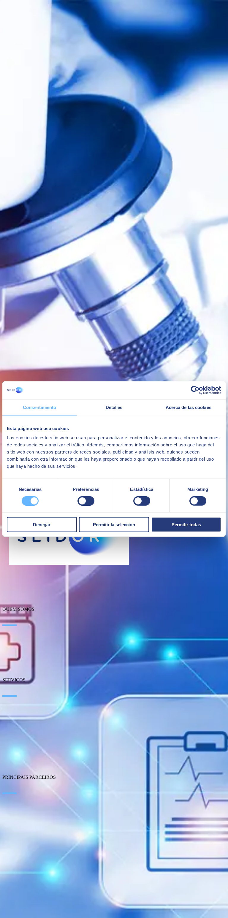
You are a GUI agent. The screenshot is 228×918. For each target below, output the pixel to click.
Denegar (41, 524)
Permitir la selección (114, 524)
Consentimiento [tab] (39, 407)
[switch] (85, 500)
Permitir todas (186, 524)
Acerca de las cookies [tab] (188, 407)
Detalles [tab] (114, 407)
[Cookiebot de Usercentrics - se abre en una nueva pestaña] (195, 390)
